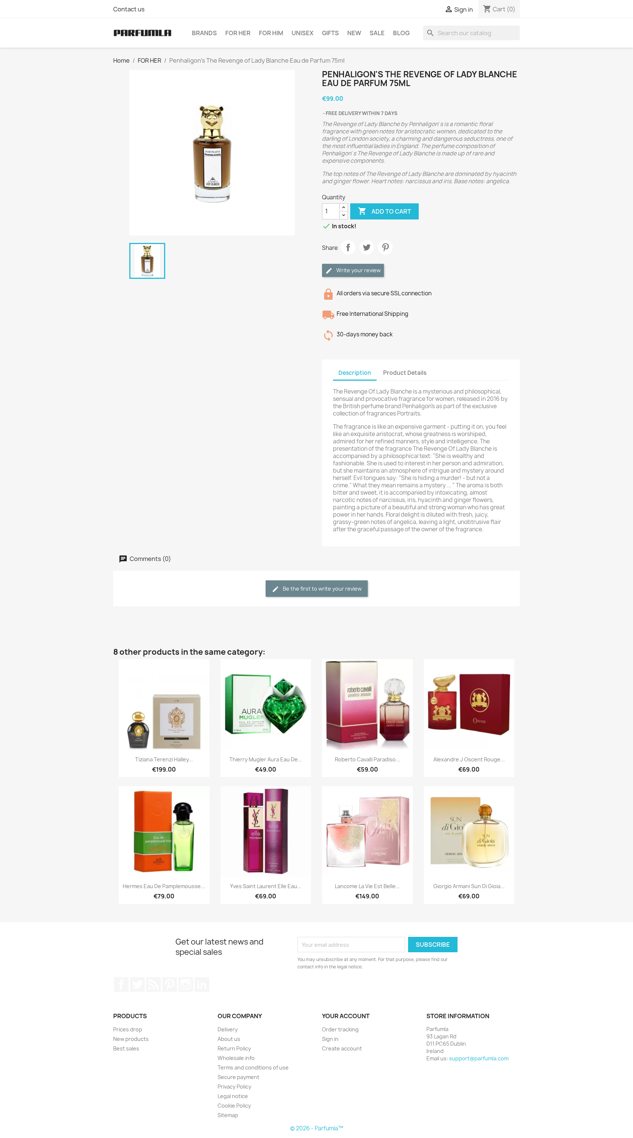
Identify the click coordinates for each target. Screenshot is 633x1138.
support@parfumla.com (478, 1058)
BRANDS (204, 33)
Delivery (228, 1029)
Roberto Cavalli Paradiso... (367, 759)
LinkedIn (202, 984)
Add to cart (384, 211)
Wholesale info (236, 1057)
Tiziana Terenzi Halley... (164, 759)
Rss (153, 984)
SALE (377, 33)
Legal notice (233, 1096)
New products (131, 1038)
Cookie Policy (234, 1105)
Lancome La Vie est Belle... (367, 886)
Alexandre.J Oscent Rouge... (469, 759)
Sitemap (228, 1115)
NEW (354, 33)
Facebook (121, 984)
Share (348, 247)
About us (229, 1038)
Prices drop (127, 1029)
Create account (342, 1048)
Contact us (129, 9)
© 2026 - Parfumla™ (316, 1128)
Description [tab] (354, 373)
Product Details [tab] (404, 373)
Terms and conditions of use (253, 1067)
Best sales (126, 1048)
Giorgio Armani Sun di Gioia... (469, 886)
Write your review (358, 270)
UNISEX (303, 33)
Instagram (185, 984)
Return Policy (234, 1048)
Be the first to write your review (322, 588)
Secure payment (238, 1077)
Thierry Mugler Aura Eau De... (265, 759)
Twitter (137, 984)
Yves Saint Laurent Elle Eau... (265, 886)
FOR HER (238, 33)
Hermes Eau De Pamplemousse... (164, 886)
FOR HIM (271, 33)
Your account (346, 1016)
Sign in (330, 1038)
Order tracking (340, 1029)
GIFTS (330, 33)
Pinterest (385, 247)
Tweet (366, 247)
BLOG (401, 33)
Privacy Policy (234, 1086)
